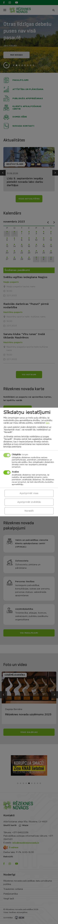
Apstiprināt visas (29, 493)
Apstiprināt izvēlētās (29, 502)
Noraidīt (29, 511)
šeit (47, 423)
